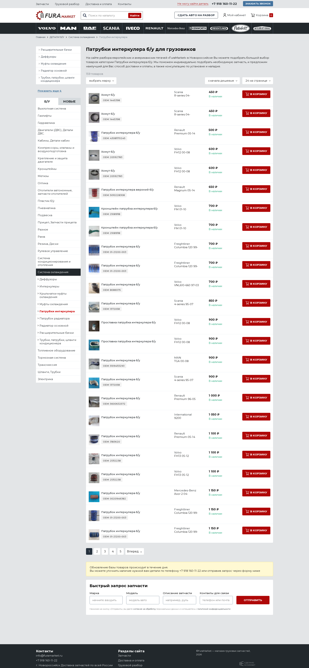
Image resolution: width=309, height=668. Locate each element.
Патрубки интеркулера (57, 311)
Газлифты (45, 115)
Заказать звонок (258, 3)
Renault (179, 130)
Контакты (124, 4)
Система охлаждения (53, 272)
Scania (178, 92)
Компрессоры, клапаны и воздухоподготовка (56, 149)
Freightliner (182, 244)
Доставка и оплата (98, 4)
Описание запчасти (177, 593)
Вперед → (134, 551)
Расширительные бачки (56, 49)
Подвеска (45, 215)
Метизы (43, 176)
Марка (94, 593)
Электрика (45, 379)
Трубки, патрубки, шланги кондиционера (57, 79)
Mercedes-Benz (185, 490)
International (183, 414)
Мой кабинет (236, 15)
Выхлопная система (52, 108)
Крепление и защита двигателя (52, 160)
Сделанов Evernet (249, 664)
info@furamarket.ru (49, 655)
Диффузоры (48, 56)
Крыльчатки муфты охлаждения (53, 295)
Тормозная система (52, 357)
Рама (41, 236)
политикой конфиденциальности (213, 609)
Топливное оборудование (56, 350)
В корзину (258, 94)
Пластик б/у (46, 201)
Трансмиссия (47, 364)
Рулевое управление (53, 251)
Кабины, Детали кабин (54, 140)
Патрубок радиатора (55, 318)
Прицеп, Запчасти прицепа (57, 222)
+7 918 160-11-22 (224, 4)
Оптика (43, 183)
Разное (43, 229)
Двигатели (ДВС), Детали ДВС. (55, 131)
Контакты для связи (214, 593)
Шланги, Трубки (49, 372)
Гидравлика (46, 123)
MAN (177, 357)
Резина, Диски (48, 244)
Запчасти (42, 4)
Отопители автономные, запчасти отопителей (55, 192)
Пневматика (46, 208)
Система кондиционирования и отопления (54, 261)
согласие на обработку (144, 609)
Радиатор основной (54, 70)
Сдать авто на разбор (196, 15)
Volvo (178, 149)
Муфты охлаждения (53, 63)
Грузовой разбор (67, 4)
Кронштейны (47, 169)
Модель (132, 593)
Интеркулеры (49, 286)
